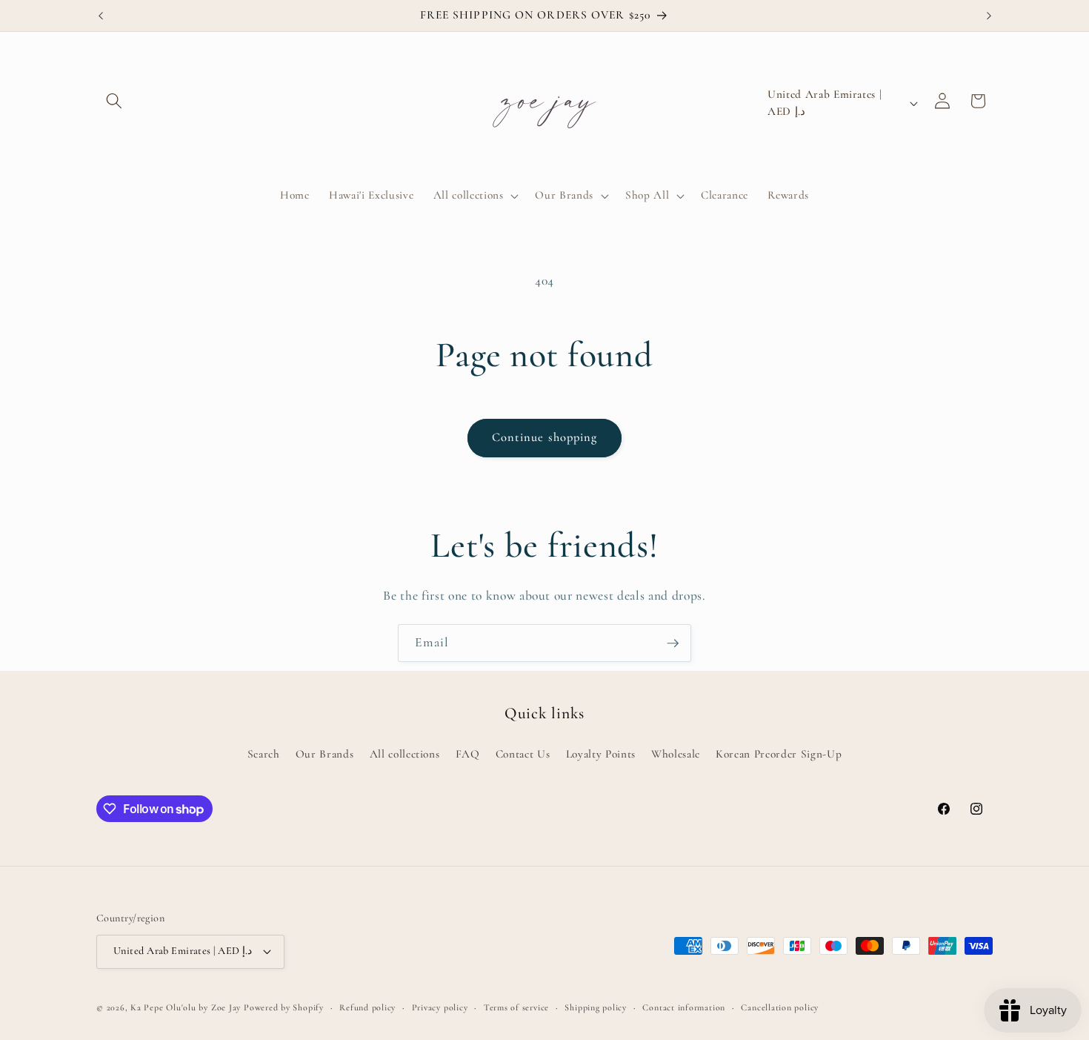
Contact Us (523, 754)
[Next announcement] (989, 15)
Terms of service (516, 1007)
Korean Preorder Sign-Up (779, 754)
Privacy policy (440, 1007)
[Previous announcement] (100, 15)
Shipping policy (596, 1007)
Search (263, 754)
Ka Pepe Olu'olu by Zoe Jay (185, 1007)
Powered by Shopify (284, 1007)
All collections (405, 754)
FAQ (468, 754)
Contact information (683, 1007)
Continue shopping (545, 437)
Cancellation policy (780, 1007)
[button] (114, 101)
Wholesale (675, 754)
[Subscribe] (672, 643)
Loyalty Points (601, 754)
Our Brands (325, 754)
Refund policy (367, 1007)
